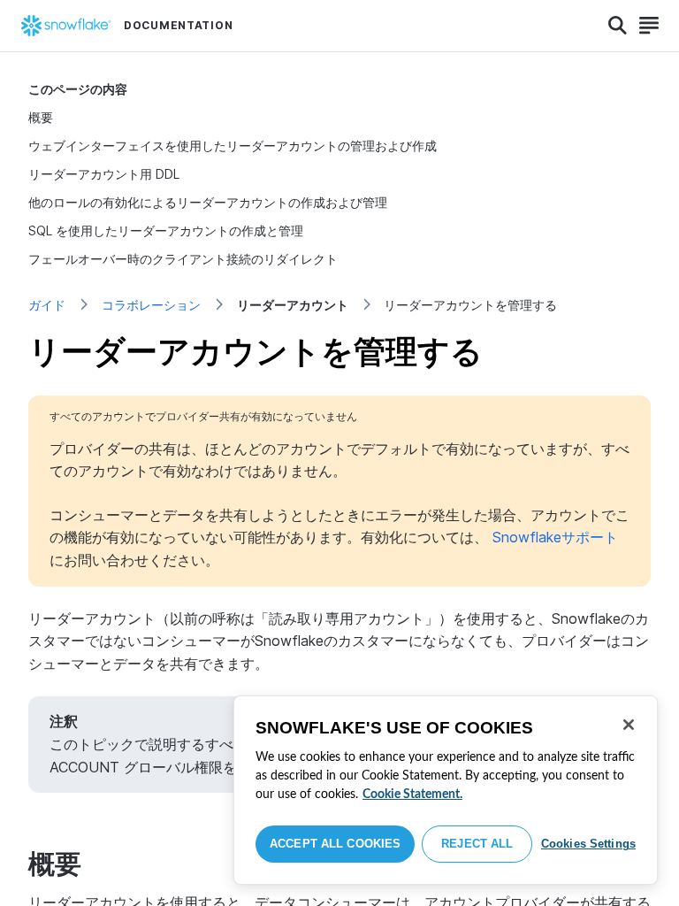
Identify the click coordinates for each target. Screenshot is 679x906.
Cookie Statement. (412, 794)
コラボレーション (151, 304)
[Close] (628, 724)
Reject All (477, 843)
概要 (40, 117)
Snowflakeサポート (555, 537)
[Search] (617, 26)
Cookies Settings (588, 843)
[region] (445, 790)
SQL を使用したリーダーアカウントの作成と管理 (165, 230)
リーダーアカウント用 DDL (103, 173)
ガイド (46, 304)
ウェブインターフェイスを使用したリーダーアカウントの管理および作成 (232, 145)
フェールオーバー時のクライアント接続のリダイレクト (183, 258)
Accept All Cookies (335, 843)
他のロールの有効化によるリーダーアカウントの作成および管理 (207, 202)
